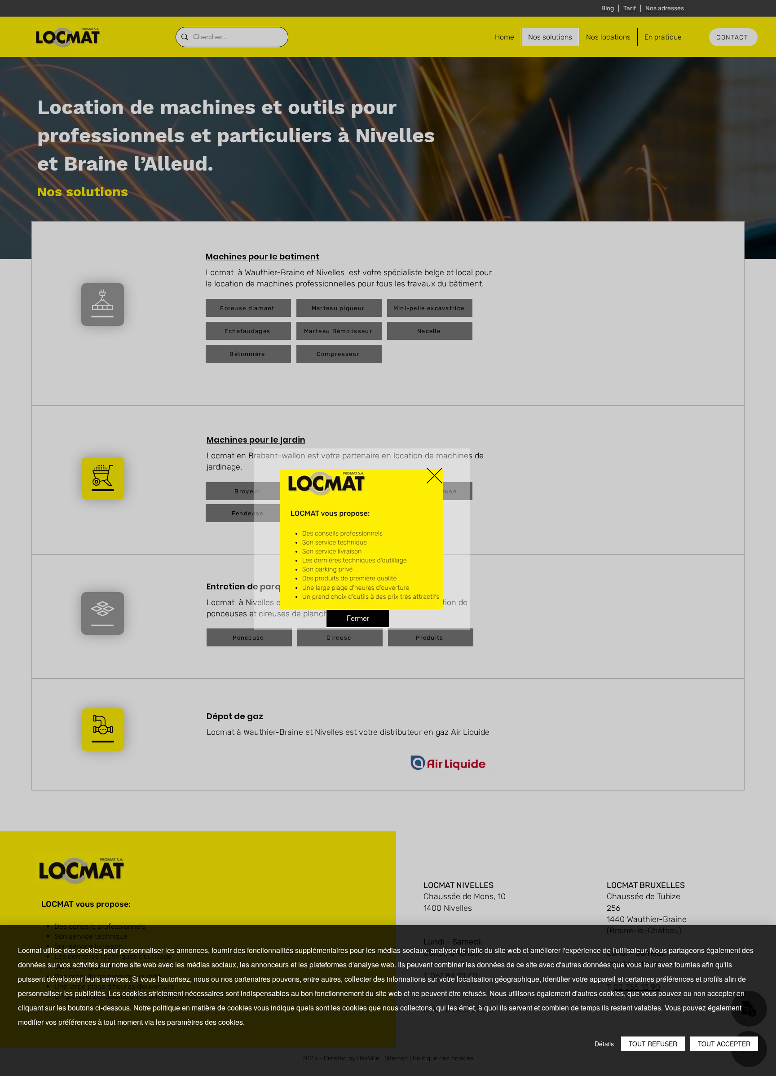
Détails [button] (604, 1043)
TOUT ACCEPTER (724, 1043)
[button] (434, 475)
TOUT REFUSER (653, 1043)
